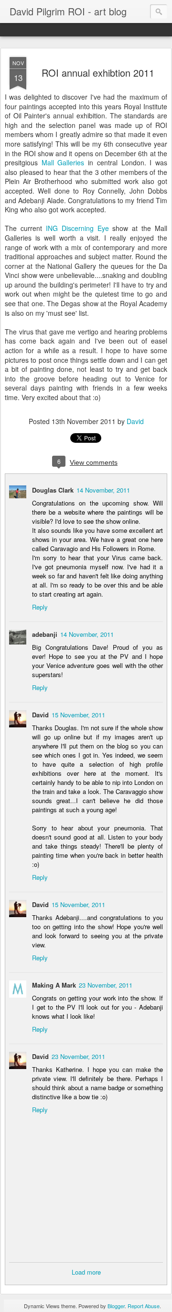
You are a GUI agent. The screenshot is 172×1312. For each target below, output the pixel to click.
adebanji (44, 634)
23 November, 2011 (105, 985)
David (135, 421)
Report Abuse (144, 1306)
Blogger (116, 1306)
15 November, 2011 (78, 714)
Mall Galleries (63, 162)
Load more (86, 1272)
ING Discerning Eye (79, 228)
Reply (40, 606)
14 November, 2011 (103, 490)
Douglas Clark (53, 490)
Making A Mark (54, 985)
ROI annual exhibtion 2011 (98, 73)
